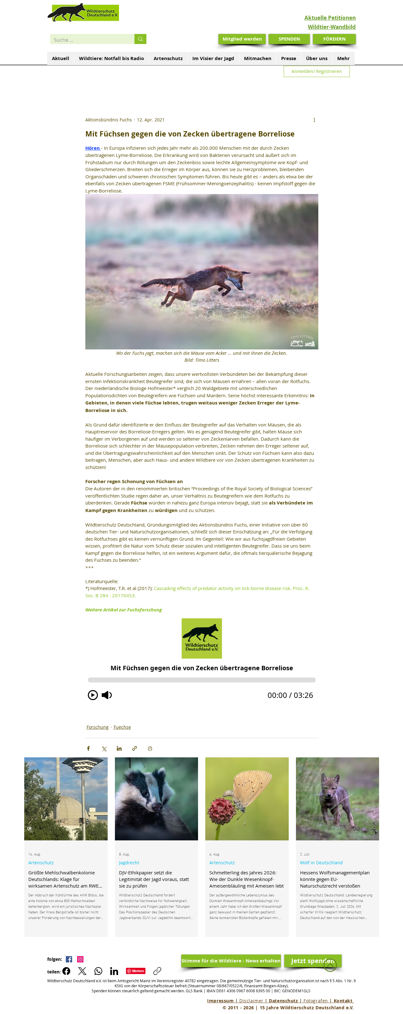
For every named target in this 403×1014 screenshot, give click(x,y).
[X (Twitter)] (82, 971)
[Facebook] (66, 971)
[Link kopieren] (157, 971)
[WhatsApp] (98, 971)
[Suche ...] (140, 39)
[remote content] (201, 661)
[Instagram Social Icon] (80, 959)
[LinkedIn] (114, 971)
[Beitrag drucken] (150, 748)
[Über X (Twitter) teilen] (104, 748)
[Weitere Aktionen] (314, 120)
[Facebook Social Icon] (69, 959)
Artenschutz (41, 862)
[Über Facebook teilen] (88, 748)
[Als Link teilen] (135, 748)
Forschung (98, 727)
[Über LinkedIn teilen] (119, 748)
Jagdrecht (129, 862)
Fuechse (122, 727)
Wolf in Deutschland (321, 862)
